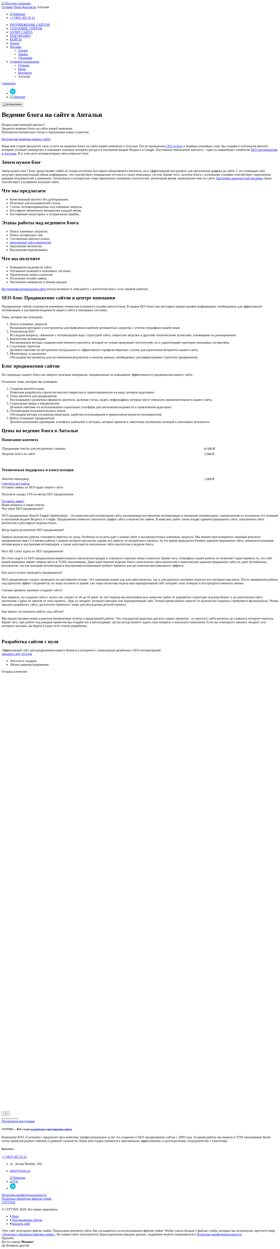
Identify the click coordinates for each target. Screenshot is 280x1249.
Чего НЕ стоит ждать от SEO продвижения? (33, 551)
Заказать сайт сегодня (17, 654)
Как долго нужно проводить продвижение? (32, 572)
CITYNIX (8, 1202)
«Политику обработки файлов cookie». (29, 1234)
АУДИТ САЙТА (21, 32)
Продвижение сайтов (26, 1220)
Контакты (29, 7)
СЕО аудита (174, 146)
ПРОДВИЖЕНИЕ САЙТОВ (30, 24)
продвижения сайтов (59, 1129)
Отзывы (7, 7)
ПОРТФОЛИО (20, 36)
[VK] (14, 1181)
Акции (14, 43)
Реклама (15, 47)
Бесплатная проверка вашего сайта (26, 139)
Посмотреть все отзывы (18, 1121)
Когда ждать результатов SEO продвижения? (33, 530)
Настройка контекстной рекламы (239, 178)
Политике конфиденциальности (219, 1234)
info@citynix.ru (20, 1171)
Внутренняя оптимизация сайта (24, 289)
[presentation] (4, 1113)
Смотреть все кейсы (16, 483)
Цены (18, 7)
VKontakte (25, 58)
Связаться (8, 83)
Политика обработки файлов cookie (26, 1198)
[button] (3, 1118)
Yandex (23, 54)
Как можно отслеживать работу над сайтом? (33, 611)
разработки (37, 1129)
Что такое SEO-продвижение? (23, 508)
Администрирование (24, 61)
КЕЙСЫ (16, 39)
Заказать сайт (20, 1223)
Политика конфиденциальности (24, 1195)
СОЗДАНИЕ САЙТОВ (26, 28)
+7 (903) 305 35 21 (22, 17)
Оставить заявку (13, 501)
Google (23, 50)
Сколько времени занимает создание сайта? (32, 590)
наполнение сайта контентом (30, 242)
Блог (15, 1216)
